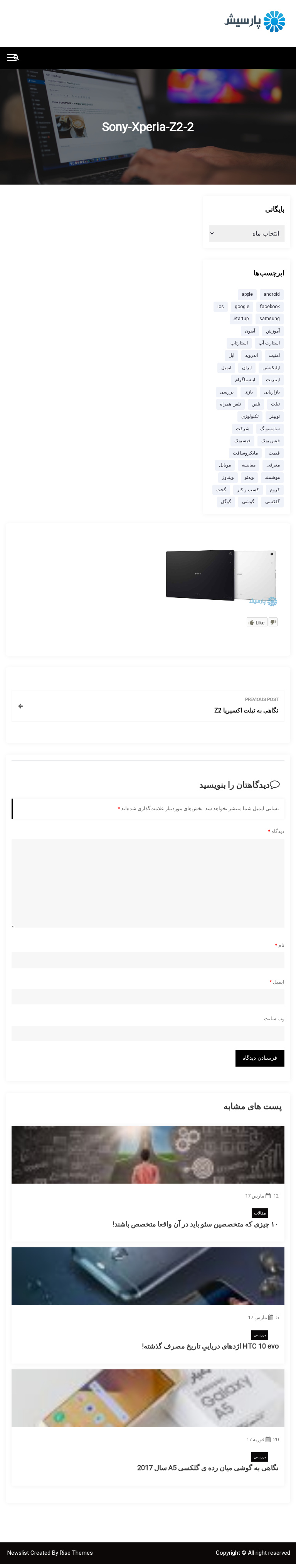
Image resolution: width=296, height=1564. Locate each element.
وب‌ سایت (274, 1018)
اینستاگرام (245, 379)
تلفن (256, 404)
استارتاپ (239, 343)
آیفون (250, 331)
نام (279, 945)
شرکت (242, 428)
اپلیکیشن (271, 367)
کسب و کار (248, 489)
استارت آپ (269, 343)
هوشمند (272, 477)
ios (220, 306)
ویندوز (228, 477)
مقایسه (249, 465)
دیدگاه (276, 831)
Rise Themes (76, 1552)
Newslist (18, 1552)
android (272, 294)
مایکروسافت (245, 453)
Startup (241, 318)
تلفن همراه (230, 404)
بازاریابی (272, 392)
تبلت (275, 404)
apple (247, 294)
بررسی (260, 1334)
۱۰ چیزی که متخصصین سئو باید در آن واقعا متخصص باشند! (196, 1224)
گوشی (248, 501)
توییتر (274, 416)
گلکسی (272, 501)
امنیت (274, 355)
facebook (270, 306)
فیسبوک (242, 440)
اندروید (251, 355)
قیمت (274, 453)
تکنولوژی (250, 416)
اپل (231, 355)
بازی (248, 392)
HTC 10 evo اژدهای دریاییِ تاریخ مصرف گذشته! (210, 1346)
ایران (247, 367)
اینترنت (273, 379)
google (242, 306)
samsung (269, 318)
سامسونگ (270, 428)
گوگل (226, 501)
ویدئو (249, 477)
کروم (275, 489)
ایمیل (276, 982)
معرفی (273, 465)
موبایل (225, 465)
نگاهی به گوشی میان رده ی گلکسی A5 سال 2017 (208, 1468)
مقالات (260, 1213)
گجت (221, 489)
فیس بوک (270, 440)
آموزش (273, 331)
